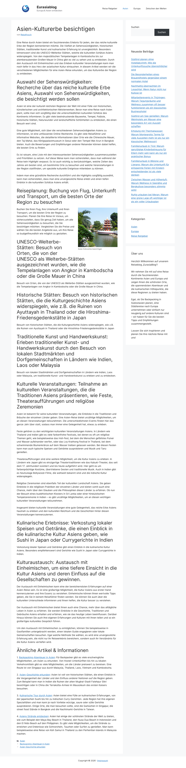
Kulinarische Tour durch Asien (36, 695)
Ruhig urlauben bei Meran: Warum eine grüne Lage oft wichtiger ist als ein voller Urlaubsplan (149, 198)
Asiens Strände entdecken (33, 716)
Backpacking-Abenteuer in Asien (37, 657)
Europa (137, 8)
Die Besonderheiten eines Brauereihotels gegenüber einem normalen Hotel (149, 78)
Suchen (135, 27)
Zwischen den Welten (156, 8)
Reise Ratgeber (109, 8)
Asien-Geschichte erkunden (34, 674)
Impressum (102, 760)
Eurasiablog (47, 7)
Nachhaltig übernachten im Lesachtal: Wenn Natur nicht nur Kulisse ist (148, 89)
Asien (125, 8)
